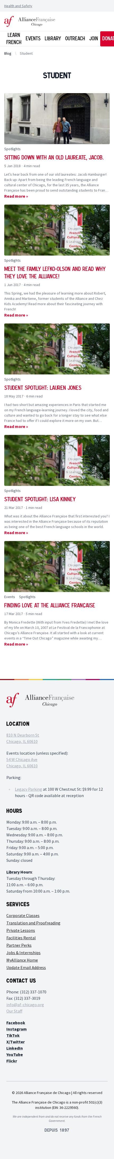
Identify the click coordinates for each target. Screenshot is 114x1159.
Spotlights (12, 148)
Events (33, 38)
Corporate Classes (23, 915)
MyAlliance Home (22, 960)
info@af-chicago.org (25, 1004)
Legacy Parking (28, 789)
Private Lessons (20, 930)
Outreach (75, 38)
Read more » (16, 196)
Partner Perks (19, 945)
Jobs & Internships (23, 952)
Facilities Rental (21, 937)
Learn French (13, 38)
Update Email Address (26, 967)
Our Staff (14, 1011)
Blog (7, 53)
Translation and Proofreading (33, 923)
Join (93, 38)
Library (53, 38)
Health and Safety (18, 5)
